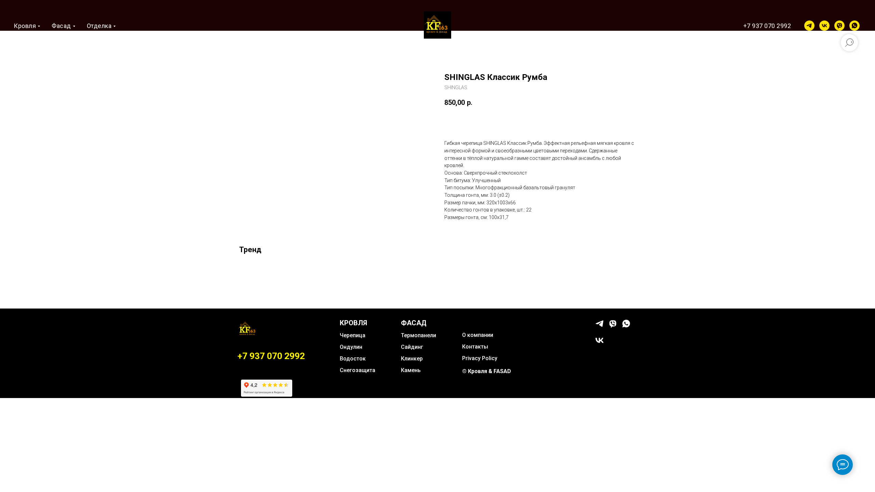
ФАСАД (414, 323)
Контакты (475, 346)
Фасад (61, 25)
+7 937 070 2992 (767, 25)
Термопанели (418, 335)
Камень (411, 370)
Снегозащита (357, 370)
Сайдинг (412, 347)
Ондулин (351, 347)
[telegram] (809, 25)
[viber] (839, 25)
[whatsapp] (854, 25)
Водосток (353, 358)
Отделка (99, 25)
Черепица (352, 335)
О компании (477, 335)
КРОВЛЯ (353, 323)
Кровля (25, 25)
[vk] (824, 25)
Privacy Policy (479, 358)
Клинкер (412, 358)
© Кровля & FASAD (486, 371)
